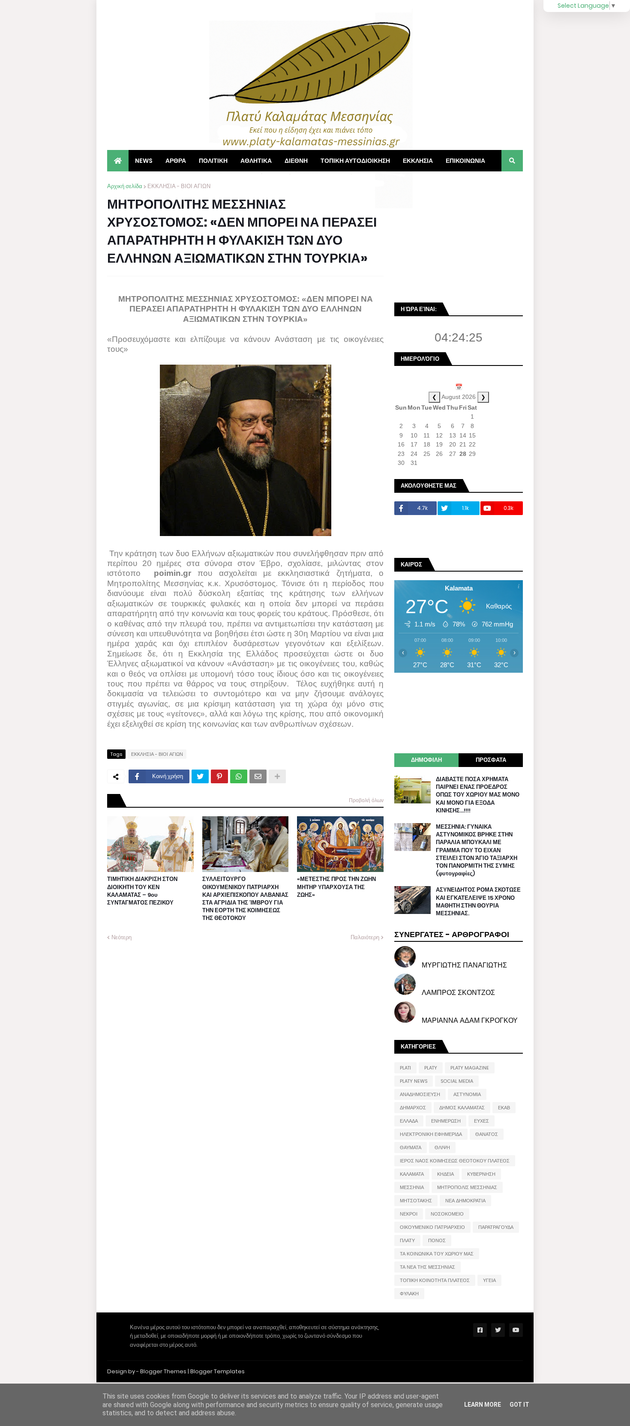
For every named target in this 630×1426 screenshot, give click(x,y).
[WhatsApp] (238, 776)
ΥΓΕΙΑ (489, 1280)
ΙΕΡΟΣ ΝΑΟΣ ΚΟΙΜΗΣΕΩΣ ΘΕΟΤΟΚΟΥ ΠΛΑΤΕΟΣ (455, 1160)
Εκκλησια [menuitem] (418, 160)
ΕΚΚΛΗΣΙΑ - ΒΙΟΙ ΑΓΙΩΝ (178, 186)
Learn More (482, 1404)
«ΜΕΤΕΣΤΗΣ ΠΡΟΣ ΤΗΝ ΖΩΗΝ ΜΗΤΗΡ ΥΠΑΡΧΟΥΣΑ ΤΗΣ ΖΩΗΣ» (336, 887)
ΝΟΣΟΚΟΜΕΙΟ (447, 1213)
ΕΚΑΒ (504, 1107)
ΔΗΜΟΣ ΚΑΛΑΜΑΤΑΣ (462, 1107)
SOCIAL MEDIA (457, 1081)
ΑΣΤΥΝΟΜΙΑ (467, 1094)
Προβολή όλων (366, 800)
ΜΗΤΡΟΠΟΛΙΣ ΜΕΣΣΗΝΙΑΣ (467, 1187)
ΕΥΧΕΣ (481, 1120)
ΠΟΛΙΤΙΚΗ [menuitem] (213, 160)
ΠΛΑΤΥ (407, 1240)
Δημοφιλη (426, 760)
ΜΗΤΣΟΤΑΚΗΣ (416, 1200)
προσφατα (491, 760)
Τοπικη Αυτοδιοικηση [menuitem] (355, 160)
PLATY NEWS (413, 1081)
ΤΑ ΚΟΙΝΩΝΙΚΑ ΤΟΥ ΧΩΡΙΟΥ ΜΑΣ (437, 1253)
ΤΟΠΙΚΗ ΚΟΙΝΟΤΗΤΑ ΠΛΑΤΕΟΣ (435, 1280)
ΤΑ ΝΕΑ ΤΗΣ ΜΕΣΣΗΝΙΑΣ (427, 1267)
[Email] (258, 776)
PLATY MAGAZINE (469, 1067)
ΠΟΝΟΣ (437, 1240)
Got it (519, 1404)
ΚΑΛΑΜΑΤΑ (412, 1174)
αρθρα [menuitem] (175, 160)
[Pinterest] (219, 776)
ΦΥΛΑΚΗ (409, 1293)
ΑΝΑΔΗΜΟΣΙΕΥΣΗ (420, 1094)
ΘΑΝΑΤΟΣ (486, 1134)
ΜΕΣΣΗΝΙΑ (412, 1187)
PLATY (430, 1067)
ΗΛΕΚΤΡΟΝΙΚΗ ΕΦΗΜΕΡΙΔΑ (431, 1134)
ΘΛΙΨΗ (442, 1147)
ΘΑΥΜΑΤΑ (410, 1147)
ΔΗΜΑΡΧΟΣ (413, 1107)
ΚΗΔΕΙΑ (445, 1174)
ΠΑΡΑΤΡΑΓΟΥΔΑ (495, 1227)
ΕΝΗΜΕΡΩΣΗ (446, 1120)
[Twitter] (200, 776)
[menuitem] (118, 160)
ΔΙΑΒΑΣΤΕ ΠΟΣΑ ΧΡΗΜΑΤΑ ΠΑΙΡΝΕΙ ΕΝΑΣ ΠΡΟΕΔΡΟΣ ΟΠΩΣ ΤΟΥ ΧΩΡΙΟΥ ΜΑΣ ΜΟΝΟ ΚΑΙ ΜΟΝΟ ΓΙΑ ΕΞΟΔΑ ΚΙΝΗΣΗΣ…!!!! (477, 795)
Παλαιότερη (365, 937)
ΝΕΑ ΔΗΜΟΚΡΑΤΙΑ (465, 1200)
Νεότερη (121, 937)
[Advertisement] (458, 235)
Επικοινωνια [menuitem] (465, 160)
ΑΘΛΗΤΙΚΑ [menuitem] (256, 160)
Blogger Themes (163, 1371)
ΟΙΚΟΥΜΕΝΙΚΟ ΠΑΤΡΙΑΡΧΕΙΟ (432, 1227)
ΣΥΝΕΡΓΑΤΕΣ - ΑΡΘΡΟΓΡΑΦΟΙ (451, 934)
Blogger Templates (217, 1371)
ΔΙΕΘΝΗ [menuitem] (296, 160)
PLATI (405, 1067)
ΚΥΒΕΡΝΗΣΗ (481, 1174)
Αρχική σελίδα (124, 186)
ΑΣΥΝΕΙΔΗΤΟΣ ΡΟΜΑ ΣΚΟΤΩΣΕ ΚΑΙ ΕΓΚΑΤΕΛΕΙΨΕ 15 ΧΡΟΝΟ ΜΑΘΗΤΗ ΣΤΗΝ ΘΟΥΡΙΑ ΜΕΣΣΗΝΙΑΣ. (478, 901)
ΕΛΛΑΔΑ (409, 1120)
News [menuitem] (144, 160)
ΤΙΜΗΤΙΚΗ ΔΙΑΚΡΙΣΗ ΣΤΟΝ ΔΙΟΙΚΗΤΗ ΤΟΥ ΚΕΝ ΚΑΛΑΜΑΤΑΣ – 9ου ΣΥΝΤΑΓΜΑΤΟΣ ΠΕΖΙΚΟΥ (142, 891)
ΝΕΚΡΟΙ (408, 1213)
